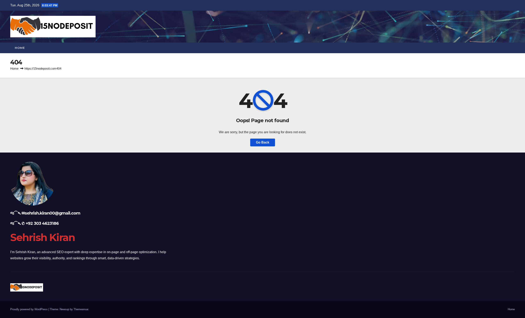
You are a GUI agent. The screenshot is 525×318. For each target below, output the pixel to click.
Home (20, 48)
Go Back (262, 142)
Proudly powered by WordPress (29, 309)
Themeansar (81, 309)
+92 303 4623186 (42, 223)
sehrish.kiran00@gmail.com (52, 213)
